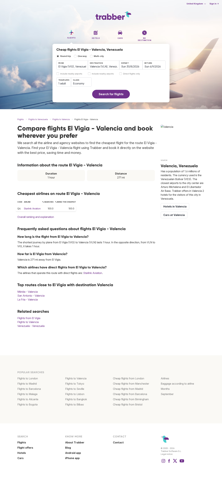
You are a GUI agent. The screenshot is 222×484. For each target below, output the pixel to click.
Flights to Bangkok (76, 399)
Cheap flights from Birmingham (131, 399)
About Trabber (74, 442)
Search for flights (111, 94)
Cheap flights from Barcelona (130, 394)
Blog (68, 447)
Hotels (21, 453)
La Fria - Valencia (27, 299)
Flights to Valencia (28, 322)
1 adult (62, 83)
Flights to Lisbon (74, 394)
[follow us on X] (175, 462)
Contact (118, 442)
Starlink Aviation (32, 208)
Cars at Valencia (174, 215)
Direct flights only (131, 74)
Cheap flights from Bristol (127, 404)
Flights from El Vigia (28, 318)
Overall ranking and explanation (35, 217)
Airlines (165, 378)
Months (165, 388)
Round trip (65, 56)
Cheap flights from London (128, 378)
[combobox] (72, 65)
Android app (73, 453)
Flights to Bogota (27, 404)
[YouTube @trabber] (181, 462)
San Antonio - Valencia (31, 295)
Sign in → (214, 3)
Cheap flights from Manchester (131, 383)
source (164, 160)
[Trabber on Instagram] (163, 462)
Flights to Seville (74, 388)
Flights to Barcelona (29, 388)
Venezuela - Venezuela (31, 326)
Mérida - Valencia (27, 291)
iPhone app (72, 458)
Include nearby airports (71, 74)
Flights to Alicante (27, 399)
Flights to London (27, 378)
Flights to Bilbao (74, 404)
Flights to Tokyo (74, 383)
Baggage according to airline (177, 383)
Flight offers (25, 447)
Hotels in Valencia (175, 206)
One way (82, 56)
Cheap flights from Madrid (128, 388)
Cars (20, 458)
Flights (21, 442)
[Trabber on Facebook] (169, 462)
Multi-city (99, 56)
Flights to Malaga (27, 394)
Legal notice (167, 454)
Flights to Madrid (27, 383)
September (167, 394)
